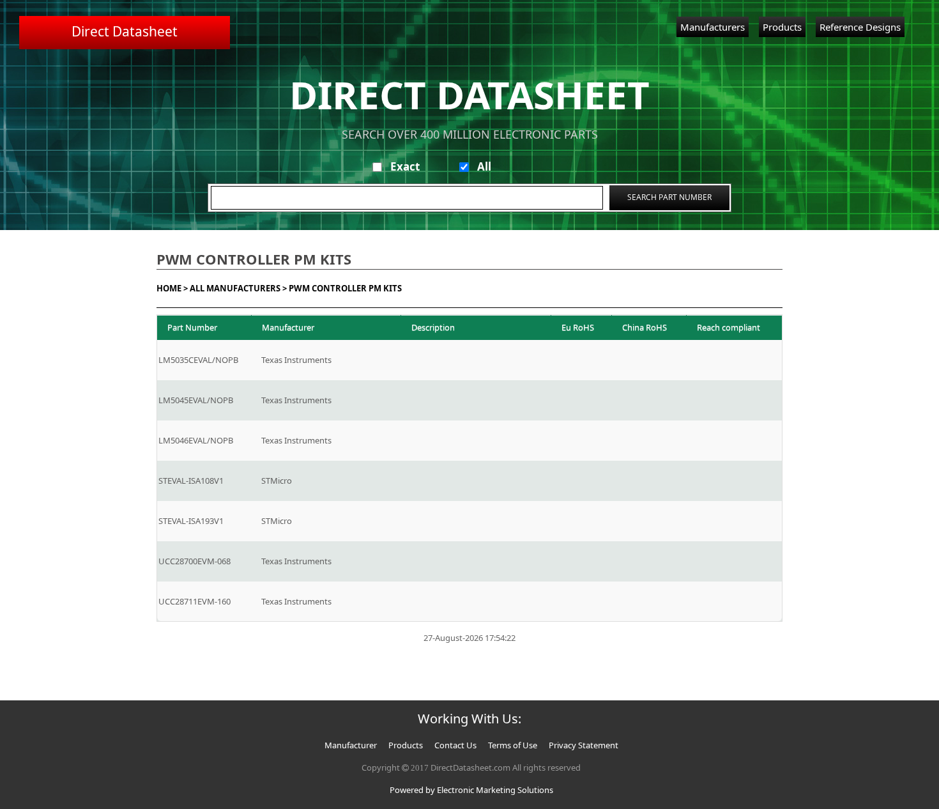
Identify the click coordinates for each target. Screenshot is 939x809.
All (484, 166)
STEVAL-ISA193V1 (191, 521)
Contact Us (455, 745)
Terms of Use (512, 745)
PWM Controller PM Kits (345, 288)
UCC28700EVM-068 (194, 561)
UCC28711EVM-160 (194, 601)
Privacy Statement (583, 745)
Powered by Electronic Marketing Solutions (471, 790)
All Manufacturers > (238, 288)
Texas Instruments (296, 360)
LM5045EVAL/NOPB (195, 400)
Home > (172, 288)
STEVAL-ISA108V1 (191, 480)
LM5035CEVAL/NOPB (198, 360)
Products (782, 26)
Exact (405, 166)
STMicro (276, 480)
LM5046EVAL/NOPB (195, 440)
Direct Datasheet (125, 31)
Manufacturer (350, 745)
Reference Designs (860, 26)
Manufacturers (712, 26)
